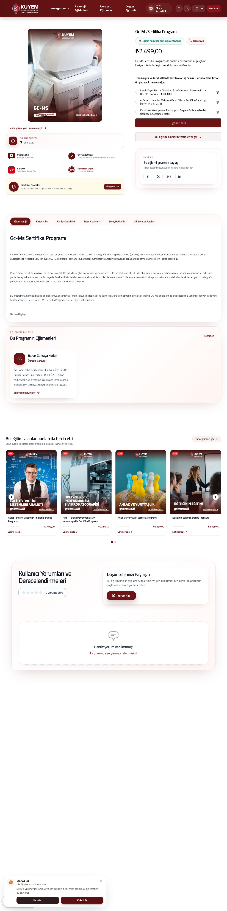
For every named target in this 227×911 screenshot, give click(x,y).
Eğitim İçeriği (20, 221)
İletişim (213, 8)
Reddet (38, 900)
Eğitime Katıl (178, 123)
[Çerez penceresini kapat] (100, 881)
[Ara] (179, 8)
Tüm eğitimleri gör (204, 439)
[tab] (112, 542)
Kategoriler (58, 8)
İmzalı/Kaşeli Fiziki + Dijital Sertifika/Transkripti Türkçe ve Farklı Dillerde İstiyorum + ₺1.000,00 (173, 92)
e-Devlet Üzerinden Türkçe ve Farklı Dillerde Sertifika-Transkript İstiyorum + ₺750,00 (173, 102)
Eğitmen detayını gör (24, 392)
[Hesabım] (187, 8)
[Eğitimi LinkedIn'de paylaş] (179, 176)
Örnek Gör (110, 186)
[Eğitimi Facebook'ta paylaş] (147, 176)
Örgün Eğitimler (132, 8)
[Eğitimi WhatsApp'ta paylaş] (169, 176)
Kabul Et (82, 900)
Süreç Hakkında (117, 221)
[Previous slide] (11, 497)
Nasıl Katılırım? (92, 221)
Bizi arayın (198, 41)
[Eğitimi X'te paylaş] (158, 176)
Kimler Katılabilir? (66, 221)
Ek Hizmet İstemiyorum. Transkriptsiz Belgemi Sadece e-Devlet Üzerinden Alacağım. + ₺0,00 (173, 112)
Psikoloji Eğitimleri (81, 8)
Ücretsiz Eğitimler (106, 8)
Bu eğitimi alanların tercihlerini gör (176, 137)
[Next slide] (215, 497)
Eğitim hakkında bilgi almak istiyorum (162, 41)
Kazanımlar (42, 221)
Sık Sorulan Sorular (144, 221)
